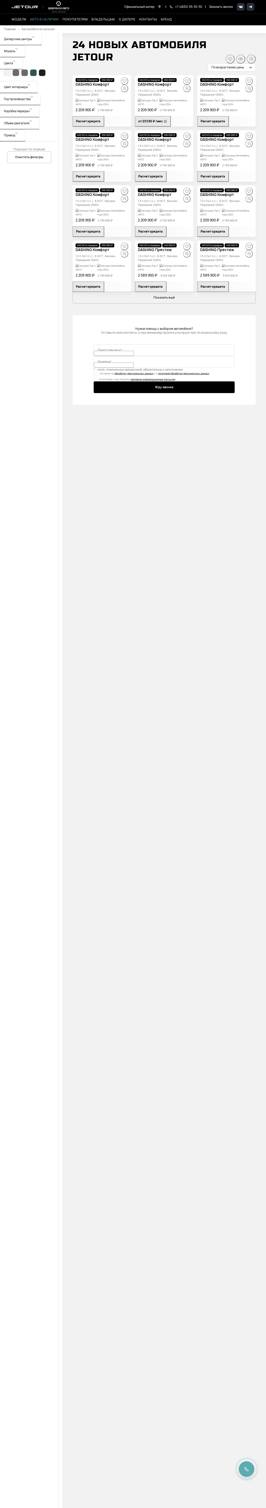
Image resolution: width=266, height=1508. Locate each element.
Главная (10, 29)
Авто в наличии (44, 19)
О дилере (127, 19)
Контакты (148, 19)
